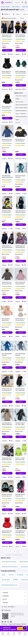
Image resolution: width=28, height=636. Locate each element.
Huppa (3, 574)
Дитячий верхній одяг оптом (9, 585)
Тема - (7, 606)
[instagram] (8, 622)
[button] (7, 50)
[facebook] (5, 622)
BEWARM (15, 579)
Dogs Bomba (24, 579)
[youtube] (2, 622)
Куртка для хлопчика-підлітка (10, 566)
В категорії (8, 2)
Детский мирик (6, 579)
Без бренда (20, 574)
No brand (11, 574)
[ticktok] (11, 622)
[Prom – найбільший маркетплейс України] (2, 2)
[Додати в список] (11, 31)
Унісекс (22, 18)
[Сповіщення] (25, 2)
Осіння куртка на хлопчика (9, 561)
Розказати (21, 628)
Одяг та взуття (16, 6)
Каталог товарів (5, 6)
